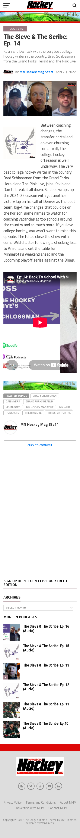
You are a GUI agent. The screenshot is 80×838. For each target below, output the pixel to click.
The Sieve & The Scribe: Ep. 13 (46, 665)
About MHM (68, 802)
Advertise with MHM (30, 807)
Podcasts (12, 413)
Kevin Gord (13, 407)
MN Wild (64, 407)
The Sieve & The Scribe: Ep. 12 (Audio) (46, 686)
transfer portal (59, 413)
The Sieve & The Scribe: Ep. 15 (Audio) (46, 648)
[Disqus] (40, 506)
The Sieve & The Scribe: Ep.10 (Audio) (45, 725)
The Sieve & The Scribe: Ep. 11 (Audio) (46, 706)
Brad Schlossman (45, 396)
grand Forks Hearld (39, 401)
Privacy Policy (13, 802)
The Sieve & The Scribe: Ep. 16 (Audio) (46, 628)
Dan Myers (13, 401)
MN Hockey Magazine (40, 407)
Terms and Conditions (41, 802)
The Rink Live (33, 413)
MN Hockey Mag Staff (37, 71)
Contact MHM (57, 807)
